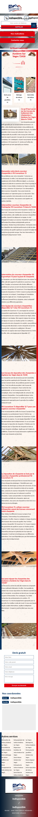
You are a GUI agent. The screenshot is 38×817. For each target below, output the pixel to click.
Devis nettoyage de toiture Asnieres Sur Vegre (6, 758)
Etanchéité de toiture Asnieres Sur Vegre (6, 750)
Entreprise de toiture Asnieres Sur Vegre (18, 767)
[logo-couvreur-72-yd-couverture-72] (15, 7)
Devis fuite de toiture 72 (30, 97)
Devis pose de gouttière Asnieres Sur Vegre (30, 753)
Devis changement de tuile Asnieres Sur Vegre (7, 768)
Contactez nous (17, 40)
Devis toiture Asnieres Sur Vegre (17, 760)
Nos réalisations (17, 34)
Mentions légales (19, 813)
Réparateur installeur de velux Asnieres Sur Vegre (19, 751)
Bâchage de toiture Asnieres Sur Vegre (30, 745)
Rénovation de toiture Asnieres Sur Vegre (6, 742)
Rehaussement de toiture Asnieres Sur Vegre (19, 742)
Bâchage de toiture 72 (19, 97)
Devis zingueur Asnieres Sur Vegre (30, 762)
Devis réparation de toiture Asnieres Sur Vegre (31, 771)
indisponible (15, 18)
